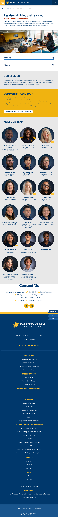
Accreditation (29, 406)
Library (29, 417)
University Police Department (29, 389)
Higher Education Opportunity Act (29, 442)
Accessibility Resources (29, 428)
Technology (29, 356)
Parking (29, 479)
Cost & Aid (29, 465)
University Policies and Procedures (29, 425)
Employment (29, 490)
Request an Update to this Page (29, 366)
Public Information (29, 483)
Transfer (29, 461)
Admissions (29, 458)
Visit (29, 472)
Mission (14, 8)
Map (29, 476)
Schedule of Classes (29, 381)
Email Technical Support (29, 359)
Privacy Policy (29, 446)
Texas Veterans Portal (29, 497)
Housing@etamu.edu (46, 292)
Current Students (29, 374)
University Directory (29, 339)
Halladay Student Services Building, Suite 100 (30, 295)
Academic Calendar (29, 403)
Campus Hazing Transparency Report (29, 432)
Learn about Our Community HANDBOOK (18, 111)
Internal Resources (29, 363)
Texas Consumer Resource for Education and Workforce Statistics (29, 494)
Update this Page (29, 370)
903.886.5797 (32, 292)
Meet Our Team (21, 8)
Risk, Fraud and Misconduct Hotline (29, 449)
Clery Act (29, 439)
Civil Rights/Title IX (29, 435)
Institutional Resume (29, 414)
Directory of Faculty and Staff (29, 486)
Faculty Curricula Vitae (29, 410)
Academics (29, 400)
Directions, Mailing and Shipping (29, 508)
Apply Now (29, 468)
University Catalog (29, 384)
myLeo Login (29, 377)
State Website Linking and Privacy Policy (29, 453)
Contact (29, 8)
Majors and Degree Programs (29, 421)
